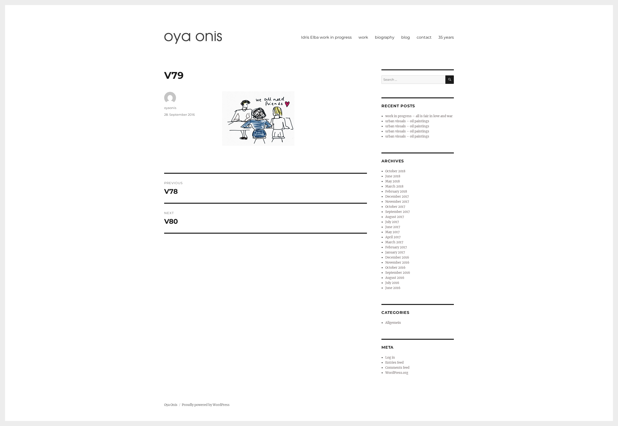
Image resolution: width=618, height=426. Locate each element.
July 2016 (392, 283)
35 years (446, 37)
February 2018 (396, 191)
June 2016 (392, 288)
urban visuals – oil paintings (407, 121)
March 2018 (394, 186)
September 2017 (397, 212)
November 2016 (397, 262)
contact (424, 37)
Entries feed (394, 363)
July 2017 (392, 222)
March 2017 (394, 242)
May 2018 (392, 181)
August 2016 (394, 278)
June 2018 (392, 176)
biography (384, 37)
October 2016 (395, 268)
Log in (390, 357)
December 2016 (397, 257)
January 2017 (395, 252)
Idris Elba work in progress (326, 37)
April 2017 (393, 237)
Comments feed (397, 368)
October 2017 (395, 207)
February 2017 (396, 247)
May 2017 (392, 232)
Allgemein (393, 323)
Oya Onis (170, 405)
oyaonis (170, 108)
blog (405, 37)
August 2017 (394, 217)
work (363, 37)
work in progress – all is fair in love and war (419, 116)
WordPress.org (396, 373)
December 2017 (397, 197)
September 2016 (397, 273)
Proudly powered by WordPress (206, 405)
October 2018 (395, 171)
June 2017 (392, 227)
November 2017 (397, 202)
